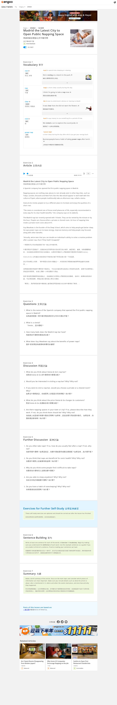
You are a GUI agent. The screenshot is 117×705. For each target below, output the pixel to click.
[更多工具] (93, 173)
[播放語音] (29, 71)
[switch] (25, 47)
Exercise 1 (28, 62)
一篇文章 (26, 610)
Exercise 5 (28, 437)
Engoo (25, 28)
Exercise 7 (28, 571)
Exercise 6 (28, 535)
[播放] (24, 173)
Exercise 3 (28, 301)
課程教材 (29, 7)
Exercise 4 (28, 363)
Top (16, 7)
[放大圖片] (82, 38)
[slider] (27, 173)
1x (88, 173)
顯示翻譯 (30, 47)
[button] (67, 83)
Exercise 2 (28, 162)
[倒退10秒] (84, 173)
